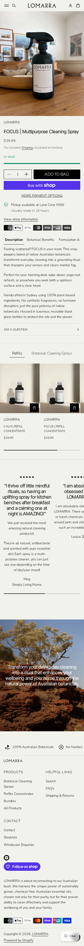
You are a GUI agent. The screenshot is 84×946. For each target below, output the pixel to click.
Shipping (27, 148)
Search (51, 781)
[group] (14, 240)
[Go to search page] (14, 5)
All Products (13, 808)
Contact (9, 830)
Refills (17, 353)
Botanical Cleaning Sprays (52, 353)
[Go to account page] (70, 5)
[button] (14, 5)
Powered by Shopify (18, 940)
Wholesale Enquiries (19, 844)
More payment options (41, 195)
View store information (21, 219)
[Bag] (77, 5)
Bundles (10, 801)
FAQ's (50, 788)
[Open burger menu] (6, 5)
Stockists (10, 837)
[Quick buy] (34, 407)
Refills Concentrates (19, 793)
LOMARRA (40, 934)
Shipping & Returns (60, 795)
